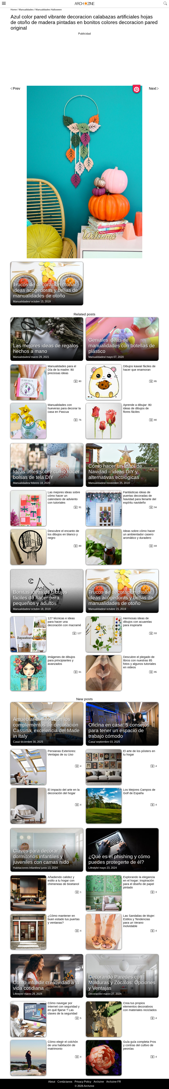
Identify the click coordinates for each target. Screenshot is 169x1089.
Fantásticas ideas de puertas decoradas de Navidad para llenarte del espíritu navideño (139, 497)
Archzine (99, 1081)
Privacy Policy (83, 1081)
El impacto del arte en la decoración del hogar (64, 791)
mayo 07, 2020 (115, 357)
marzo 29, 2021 (40, 357)
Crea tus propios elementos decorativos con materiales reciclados (140, 1006)
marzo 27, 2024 (112, 993)
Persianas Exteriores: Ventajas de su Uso (62, 752)
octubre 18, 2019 (41, 609)
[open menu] (3, 3)
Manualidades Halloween (48, 9)
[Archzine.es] (84, 4)
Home (14, 9)
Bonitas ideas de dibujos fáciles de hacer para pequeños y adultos (40, 597)
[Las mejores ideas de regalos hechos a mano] (47, 338)
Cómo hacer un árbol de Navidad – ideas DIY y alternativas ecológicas (115, 471)
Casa (16, 741)
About (51, 1081)
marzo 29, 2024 (33, 993)
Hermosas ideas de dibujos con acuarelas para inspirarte (137, 622)
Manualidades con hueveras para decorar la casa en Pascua (64, 408)
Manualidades (26, 9)
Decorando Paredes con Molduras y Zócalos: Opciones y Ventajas (121, 982)
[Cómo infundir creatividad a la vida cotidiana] (47, 975)
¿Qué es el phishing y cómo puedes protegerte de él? (119, 859)
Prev (16, 88)
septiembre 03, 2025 (108, 741)
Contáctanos (64, 1081)
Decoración (95, 993)
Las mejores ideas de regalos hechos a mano (45, 348)
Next (152, 88)
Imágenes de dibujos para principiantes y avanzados (61, 660)
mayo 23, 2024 (108, 867)
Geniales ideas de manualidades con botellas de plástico (121, 345)
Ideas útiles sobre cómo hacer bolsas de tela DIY (46, 474)
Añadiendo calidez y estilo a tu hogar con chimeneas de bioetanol (63, 880)
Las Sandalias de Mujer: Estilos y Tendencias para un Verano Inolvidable (139, 921)
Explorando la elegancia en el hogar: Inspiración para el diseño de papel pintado (139, 882)
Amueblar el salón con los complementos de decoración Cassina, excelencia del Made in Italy (46, 728)
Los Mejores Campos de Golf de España (139, 791)
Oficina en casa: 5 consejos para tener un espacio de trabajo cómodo (118, 730)
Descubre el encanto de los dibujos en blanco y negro (63, 534)
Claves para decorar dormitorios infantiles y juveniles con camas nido (41, 856)
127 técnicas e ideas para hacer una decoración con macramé (64, 622)
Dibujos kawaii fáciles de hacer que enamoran (139, 368)
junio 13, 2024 (49, 867)
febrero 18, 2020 (40, 483)
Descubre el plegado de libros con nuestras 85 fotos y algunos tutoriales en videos (139, 662)
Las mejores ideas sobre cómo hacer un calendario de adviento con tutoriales (64, 497)
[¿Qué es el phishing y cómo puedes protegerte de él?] (122, 849)
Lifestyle (93, 867)
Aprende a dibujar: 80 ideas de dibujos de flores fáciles (137, 408)
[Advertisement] (84, 59)
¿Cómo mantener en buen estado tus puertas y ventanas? (64, 919)
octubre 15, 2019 (41, 301)
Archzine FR (113, 1081)
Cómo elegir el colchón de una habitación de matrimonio (63, 1045)
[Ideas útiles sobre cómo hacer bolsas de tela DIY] (47, 464)
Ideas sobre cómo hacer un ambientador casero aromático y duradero (139, 534)
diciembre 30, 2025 (32, 741)
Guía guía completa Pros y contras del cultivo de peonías (139, 1045)
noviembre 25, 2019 (118, 483)
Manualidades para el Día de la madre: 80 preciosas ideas (62, 370)
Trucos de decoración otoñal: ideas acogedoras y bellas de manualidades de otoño (45, 290)
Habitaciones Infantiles (26, 867)
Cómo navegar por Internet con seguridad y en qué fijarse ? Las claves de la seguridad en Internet (64, 1010)
